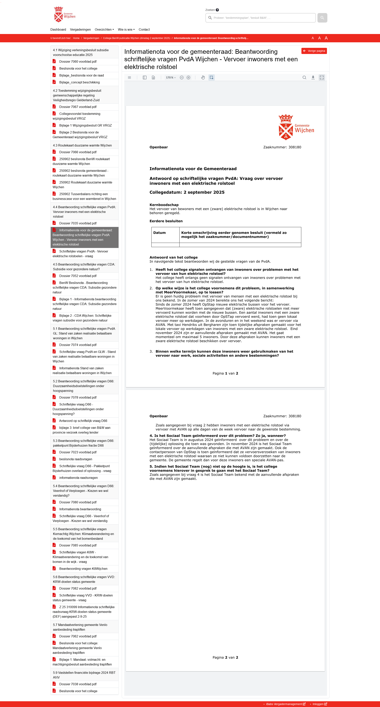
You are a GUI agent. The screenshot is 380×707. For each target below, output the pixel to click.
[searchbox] (260, 18)
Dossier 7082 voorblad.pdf (77, 588)
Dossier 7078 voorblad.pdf (77, 397)
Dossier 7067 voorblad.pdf (77, 107)
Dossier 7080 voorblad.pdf (77, 502)
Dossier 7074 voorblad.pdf (77, 345)
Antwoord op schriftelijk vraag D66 (83, 420)
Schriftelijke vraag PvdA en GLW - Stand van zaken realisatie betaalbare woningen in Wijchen (84, 356)
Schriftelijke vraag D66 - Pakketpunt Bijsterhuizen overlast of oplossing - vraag (82, 468)
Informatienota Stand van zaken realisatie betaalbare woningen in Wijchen (82, 371)
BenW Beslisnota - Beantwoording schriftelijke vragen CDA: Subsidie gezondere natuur (85, 287)
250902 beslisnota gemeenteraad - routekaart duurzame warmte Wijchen (80, 173)
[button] (322, 18)
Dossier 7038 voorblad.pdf (77, 684)
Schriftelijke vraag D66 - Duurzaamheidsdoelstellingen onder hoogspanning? (78, 409)
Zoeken (210, 9)
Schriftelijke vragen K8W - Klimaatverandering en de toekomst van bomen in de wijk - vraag (80, 557)
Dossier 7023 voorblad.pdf (77, 452)
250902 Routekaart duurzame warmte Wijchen (82, 185)
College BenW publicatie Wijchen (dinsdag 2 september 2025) (136, 38)
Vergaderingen (80, 29)
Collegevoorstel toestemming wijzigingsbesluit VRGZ (76, 116)
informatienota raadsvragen (78, 477)
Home (76, 38)
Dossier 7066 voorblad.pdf (77, 152)
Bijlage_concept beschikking (79, 82)
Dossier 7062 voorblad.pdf (77, 636)
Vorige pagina (316, 50)
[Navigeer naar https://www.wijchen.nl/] (63, 15)
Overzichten (103, 29)
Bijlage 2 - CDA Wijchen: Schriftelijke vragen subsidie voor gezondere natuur (82, 318)
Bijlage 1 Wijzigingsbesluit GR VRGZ (85, 125)
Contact (144, 29)
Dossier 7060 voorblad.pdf (77, 61)
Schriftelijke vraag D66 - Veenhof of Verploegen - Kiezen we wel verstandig (81, 518)
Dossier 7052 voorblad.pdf (77, 276)
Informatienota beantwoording (80, 509)
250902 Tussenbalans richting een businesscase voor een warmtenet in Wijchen (84, 196)
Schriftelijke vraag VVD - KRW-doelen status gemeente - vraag (83, 598)
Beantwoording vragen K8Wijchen (83, 568)
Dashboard (58, 29)
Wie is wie (125, 29)
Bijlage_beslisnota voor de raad (81, 75)
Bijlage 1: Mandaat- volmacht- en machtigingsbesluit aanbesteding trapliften (82, 662)
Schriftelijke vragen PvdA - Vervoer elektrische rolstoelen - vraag (80, 254)
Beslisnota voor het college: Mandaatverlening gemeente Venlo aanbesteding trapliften (77, 648)
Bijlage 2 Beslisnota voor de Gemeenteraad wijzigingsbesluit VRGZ (80, 135)
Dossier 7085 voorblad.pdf (77, 545)
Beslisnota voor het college (78, 68)
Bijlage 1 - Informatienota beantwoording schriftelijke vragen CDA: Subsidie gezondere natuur (85, 304)
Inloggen (318, 704)
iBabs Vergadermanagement (284, 704)
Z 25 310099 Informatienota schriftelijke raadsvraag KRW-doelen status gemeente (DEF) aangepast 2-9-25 (84, 611)
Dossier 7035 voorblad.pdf (77, 223)
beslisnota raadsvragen (75, 459)
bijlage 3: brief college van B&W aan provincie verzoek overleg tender (81, 430)
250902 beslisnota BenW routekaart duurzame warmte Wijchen (81, 161)
